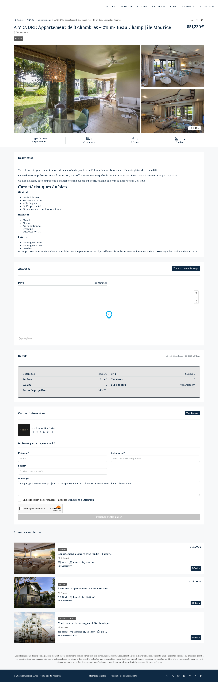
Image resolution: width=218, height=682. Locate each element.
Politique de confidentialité (124, 675)
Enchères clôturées (67, 619)
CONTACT (205, 6)
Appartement (44, 20)
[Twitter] (173, 675)
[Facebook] (167, 675)
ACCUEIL (110, 6)
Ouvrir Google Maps (187, 268)
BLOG (173, 6)
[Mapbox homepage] (25, 338)
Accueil (20, 20)
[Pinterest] (201, 675)
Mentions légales (97, 675)
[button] (192, 20)
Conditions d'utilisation (81, 499)
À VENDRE (62, 550)
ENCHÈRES (159, 6)
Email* (22, 465)
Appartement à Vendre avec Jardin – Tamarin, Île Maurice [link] (92, 553)
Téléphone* (118, 452)
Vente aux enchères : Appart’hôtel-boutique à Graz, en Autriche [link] (96, 623)
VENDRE (142, 6)
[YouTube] (196, 675)
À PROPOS (188, 6)
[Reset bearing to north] (196, 301)
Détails (196, 568)
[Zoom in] (196, 293)
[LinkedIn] (184, 675)
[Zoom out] (196, 297)
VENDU (30, 20)
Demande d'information (109, 516)
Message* (24, 478)
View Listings (192, 413)
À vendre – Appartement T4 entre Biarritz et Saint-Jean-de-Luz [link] (96, 588)
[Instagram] (179, 675)
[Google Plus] (190, 675)
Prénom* (23, 452)
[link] (34, 558)
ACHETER (127, 6)
